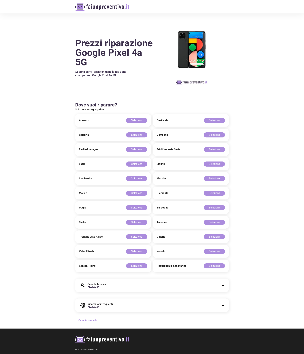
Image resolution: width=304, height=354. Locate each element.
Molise (83, 193)
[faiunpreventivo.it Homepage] (102, 339)
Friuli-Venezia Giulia (168, 149)
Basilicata (162, 120)
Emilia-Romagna (88, 149)
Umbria (161, 236)
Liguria (161, 163)
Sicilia (82, 222)
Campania (162, 134)
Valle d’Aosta (87, 251)
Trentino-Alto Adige (91, 236)
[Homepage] (102, 5)
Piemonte (162, 193)
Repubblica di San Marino (172, 265)
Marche (161, 178)
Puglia (82, 207)
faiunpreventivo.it (90, 349)
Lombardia (85, 178)
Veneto (161, 251)
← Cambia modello (86, 320)
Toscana (162, 222)
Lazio (82, 163)
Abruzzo (84, 120)
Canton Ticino (87, 265)
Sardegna (162, 207)
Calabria (84, 134)
